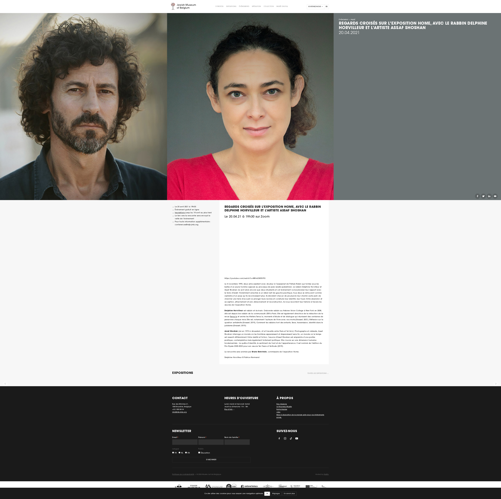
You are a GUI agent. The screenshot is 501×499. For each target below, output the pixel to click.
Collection (269, 6)
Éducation (205, 453)
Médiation (256, 6)
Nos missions (281, 404)
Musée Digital (282, 6)
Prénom (202, 438)
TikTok (291, 438)
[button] (5, 383)
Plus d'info (228, 409)
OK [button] (267, 493)
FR (176, 453)
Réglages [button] (276, 493)
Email (175, 438)
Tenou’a (233, 317)
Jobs (278, 412)
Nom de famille (232, 438)
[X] (483, 196)
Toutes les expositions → (318, 373)
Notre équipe (281, 409)
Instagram (285, 438)
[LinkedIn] (489, 196)
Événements (244, 6)
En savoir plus (289, 493)
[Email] (495, 196)
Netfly (326, 474)
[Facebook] (477, 196)
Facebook (279, 438)
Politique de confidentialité (183, 474)
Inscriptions (180, 213)
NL (182, 453)
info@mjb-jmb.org (179, 412)
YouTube (296, 438)
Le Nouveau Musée (284, 407)
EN (189, 453)
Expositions (231, 6)
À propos (219, 6)
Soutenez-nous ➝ (315, 6)
